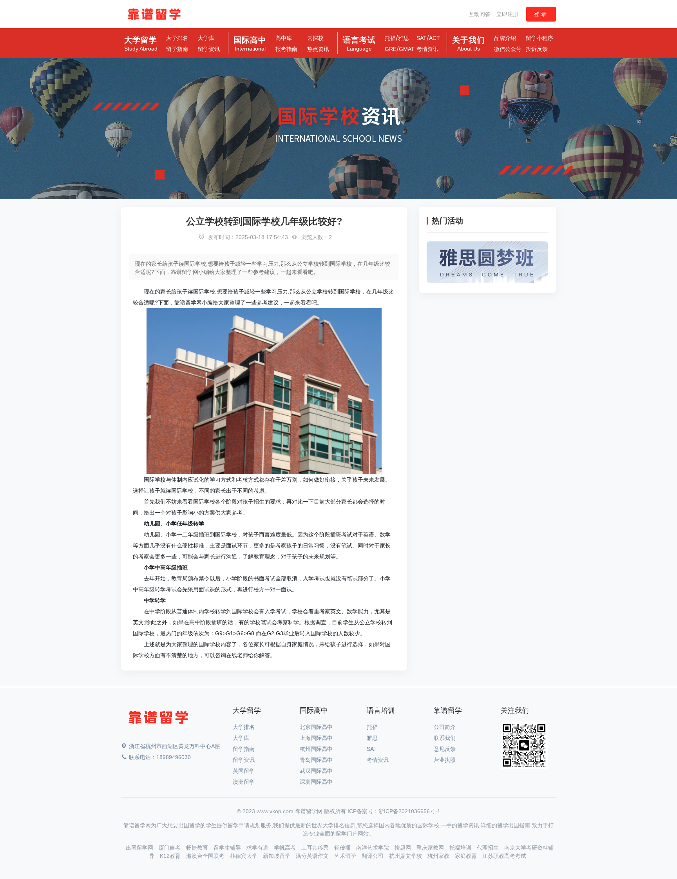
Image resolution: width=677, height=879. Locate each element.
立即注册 (507, 14)
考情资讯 (427, 49)
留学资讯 (209, 49)
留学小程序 (539, 38)
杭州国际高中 (316, 749)
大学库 (206, 38)
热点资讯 (318, 49)
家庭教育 (466, 856)
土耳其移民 (315, 848)
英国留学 (244, 771)
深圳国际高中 (316, 782)
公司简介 (445, 727)
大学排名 (177, 38)
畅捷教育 (198, 848)
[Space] (158, 719)
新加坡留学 (277, 856)
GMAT (407, 49)
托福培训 (461, 848)
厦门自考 (170, 848)
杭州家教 (439, 856)
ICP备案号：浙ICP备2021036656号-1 (394, 811)
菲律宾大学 (244, 856)
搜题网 (404, 848)
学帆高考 (285, 848)
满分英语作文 (313, 856)
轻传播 (343, 848)
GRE (390, 49)
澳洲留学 (244, 782)
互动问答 (480, 14)
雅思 (403, 38)
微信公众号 (507, 49)
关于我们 (468, 44)
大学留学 (140, 44)
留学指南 (177, 49)
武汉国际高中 (316, 771)
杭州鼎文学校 (406, 856)
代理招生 (488, 848)
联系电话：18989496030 (160, 757)
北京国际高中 (316, 727)
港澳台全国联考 (206, 856)
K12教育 (171, 856)
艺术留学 (346, 856)
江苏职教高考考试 (504, 856)
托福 (390, 38)
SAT (421, 38)
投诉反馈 (537, 49)
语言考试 (359, 44)
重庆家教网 (430, 848)
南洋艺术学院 (373, 848)
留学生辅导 (228, 848)
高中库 (283, 38)
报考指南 (286, 49)
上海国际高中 (316, 738)
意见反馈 (445, 749)
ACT (434, 38)
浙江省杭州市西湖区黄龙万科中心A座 (174, 746)
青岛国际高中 (316, 760)
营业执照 (445, 760)
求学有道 (258, 848)
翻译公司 (373, 856)
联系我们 (445, 738)
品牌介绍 (505, 38)
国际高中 (250, 44)
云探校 (315, 38)
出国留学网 (140, 848)
